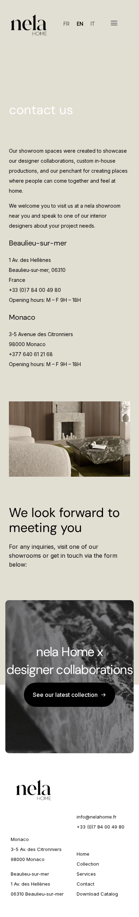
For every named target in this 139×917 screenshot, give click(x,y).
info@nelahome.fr (97, 817)
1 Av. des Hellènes (30, 884)
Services (86, 874)
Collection (88, 864)
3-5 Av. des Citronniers (36, 849)
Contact (85, 884)
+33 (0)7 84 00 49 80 (100, 827)
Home (83, 854)
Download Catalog (97, 894)
